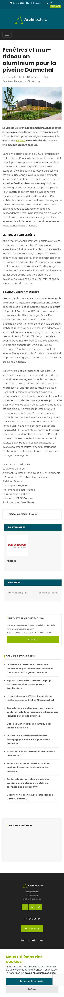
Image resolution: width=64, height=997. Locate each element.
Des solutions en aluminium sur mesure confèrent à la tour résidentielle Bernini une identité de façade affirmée (32, 712)
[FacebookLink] (44, 3)
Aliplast (20, 140)
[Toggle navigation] (7, 34)
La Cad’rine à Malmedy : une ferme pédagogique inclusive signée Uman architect (28, 739)
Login (38, 3)
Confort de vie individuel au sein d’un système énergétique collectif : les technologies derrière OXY (28, 783)
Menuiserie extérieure (47, 593)
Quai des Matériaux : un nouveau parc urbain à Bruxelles (29, 725)
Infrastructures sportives (18, 593)
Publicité (55, 6)
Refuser (32, 989)
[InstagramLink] (52, 3)
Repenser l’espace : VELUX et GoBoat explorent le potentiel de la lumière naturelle (28, 767)
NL (27, 3)
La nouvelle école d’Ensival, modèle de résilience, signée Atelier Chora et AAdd (30, 698)
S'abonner (33, 639)
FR (32, 3)
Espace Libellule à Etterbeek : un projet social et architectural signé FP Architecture (30, 684)
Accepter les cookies (32, 981)
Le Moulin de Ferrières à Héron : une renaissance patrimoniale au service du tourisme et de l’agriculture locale (30, 668)
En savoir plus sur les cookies (38, 972)
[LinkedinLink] (48, 3)
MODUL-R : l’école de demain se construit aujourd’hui (31, 753)
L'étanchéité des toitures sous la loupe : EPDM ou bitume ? (30, 796)
